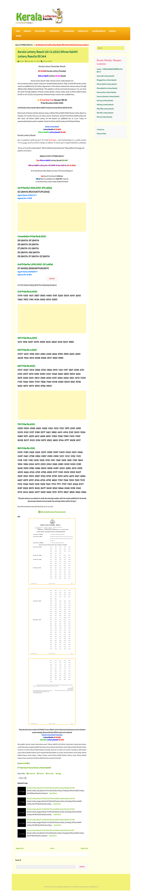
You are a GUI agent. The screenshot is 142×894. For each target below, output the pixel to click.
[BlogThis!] (21, 778)
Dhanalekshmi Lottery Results (107, 88)
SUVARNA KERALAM (98, 31)
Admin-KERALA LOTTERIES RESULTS (89, 887)
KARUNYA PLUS (83, 31)
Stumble (50, 773)
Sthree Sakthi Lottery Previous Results (53, 512)
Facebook (31, 773)
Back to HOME (23, 763)
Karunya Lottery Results (105, 100)
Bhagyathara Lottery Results (107, 80)
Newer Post (20, 848)
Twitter (41, 773)
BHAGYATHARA (40, 31)
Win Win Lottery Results (105, 113)
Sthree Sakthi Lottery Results (107, 84)
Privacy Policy (101, 134)
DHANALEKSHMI (68, 31)
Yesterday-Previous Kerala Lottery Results (34, 768)
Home (18, 31)
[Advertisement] (52, 217)
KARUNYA (112, 31)
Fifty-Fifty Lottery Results (105, 109)
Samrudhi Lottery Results (105, 76)
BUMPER (18, 36)
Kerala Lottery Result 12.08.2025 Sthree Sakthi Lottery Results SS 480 (51, 820)
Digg (59, 773)
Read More (53, 793)
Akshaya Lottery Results (105, 105)
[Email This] (20, 778)
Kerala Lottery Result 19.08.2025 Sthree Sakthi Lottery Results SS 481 (51, 809)
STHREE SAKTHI (54, 31)
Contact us (100, 129)
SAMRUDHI (27, 31)
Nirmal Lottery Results (104, 117)
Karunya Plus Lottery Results (106, 92)
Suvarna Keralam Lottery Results (108, 96)
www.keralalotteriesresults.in (63, 887)
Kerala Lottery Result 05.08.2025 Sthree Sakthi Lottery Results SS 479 (51, 798)
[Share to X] (23, 778)
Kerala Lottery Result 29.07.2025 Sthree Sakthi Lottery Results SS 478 (51, 788)
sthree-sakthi (47, 61)
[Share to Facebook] (25, 778)
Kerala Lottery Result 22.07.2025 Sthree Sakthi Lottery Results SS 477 (50, 830)
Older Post (84, 848)
